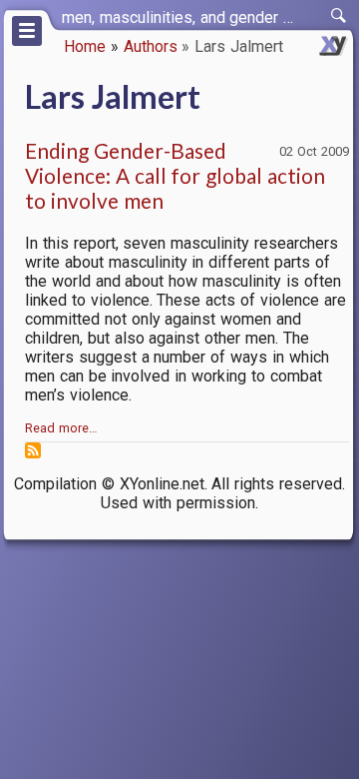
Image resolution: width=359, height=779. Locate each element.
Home (85, 46)
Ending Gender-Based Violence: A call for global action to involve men (175, 175)
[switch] (339, 16)
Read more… (61, 427)
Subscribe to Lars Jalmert (33, 450)
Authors (151, 46)
